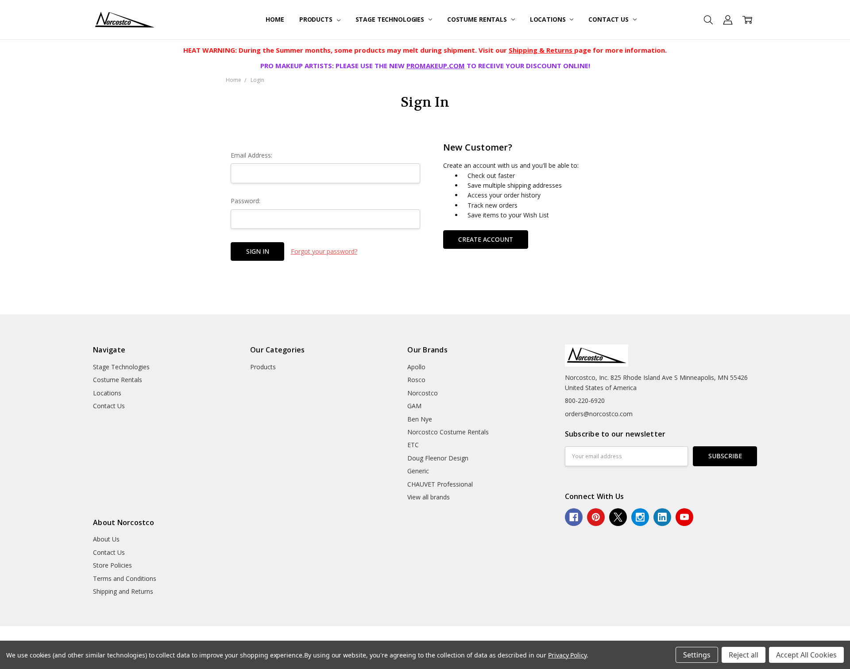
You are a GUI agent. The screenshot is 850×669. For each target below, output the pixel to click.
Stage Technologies (390, 19)
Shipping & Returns (541, 50)
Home (275, 19)
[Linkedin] (662, 517)
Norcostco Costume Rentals (448, 432)
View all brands (428, 497)
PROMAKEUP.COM (435, 65)
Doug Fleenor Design (437, 458)
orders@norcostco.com (599, 414)
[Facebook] (574, 517)
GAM (414, 406)
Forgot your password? (324, 251)
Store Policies (112, 565)
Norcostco (422, 393)
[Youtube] (684, 517)
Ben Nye (419, 419)
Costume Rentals (478, 19)
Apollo (416, 367)
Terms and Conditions (124, 578)
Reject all (743, 655)
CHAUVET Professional (440, 484)
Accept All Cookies (806, 655)
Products (316, 19)
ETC (413, 445)
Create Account (485, 239)
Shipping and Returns (123, 591)
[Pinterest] (596, 517)
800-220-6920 (585, 400)
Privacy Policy (567, 655)
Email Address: (251, 155)
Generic (418, 471)
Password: (245, 201)
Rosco (416, 379)
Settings (697, 655)
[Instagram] (640, 517)
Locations (549, 19)
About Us (106, 539)
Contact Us (609, 19)
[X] (618, 517)
